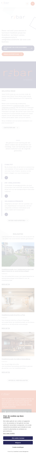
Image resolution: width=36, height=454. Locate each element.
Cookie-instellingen (18, 447)
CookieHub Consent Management (20, 451)
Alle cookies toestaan (18, 438)
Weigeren (18, 442)
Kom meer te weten (9, 433)
